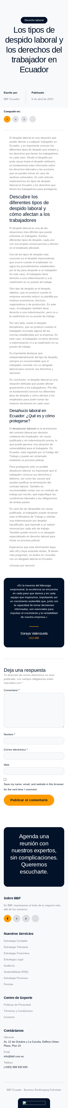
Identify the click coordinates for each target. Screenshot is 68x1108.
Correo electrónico (16, 749)
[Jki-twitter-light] (16, 918)
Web (6, 764)
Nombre (9, 734)
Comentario (11, 690)
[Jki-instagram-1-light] (26, 918)
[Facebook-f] (7, 918)
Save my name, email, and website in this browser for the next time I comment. (34, 787)
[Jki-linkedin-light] (35, 918)
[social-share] (7, 119)
